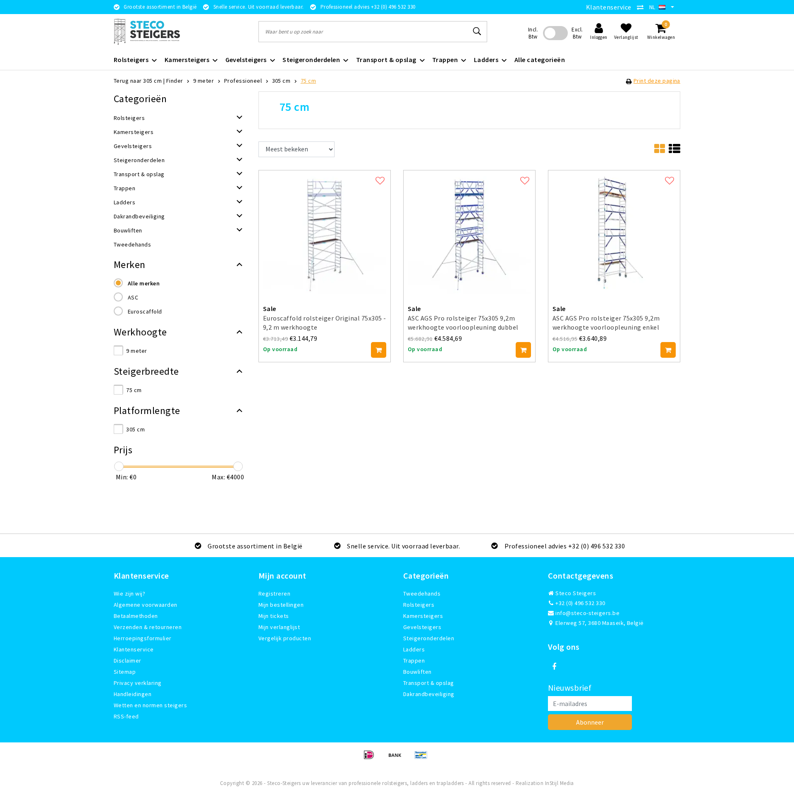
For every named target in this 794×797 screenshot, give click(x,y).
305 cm (281, 80)
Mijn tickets (273, 616)
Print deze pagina (657, 80)
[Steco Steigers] (147, 32)
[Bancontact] (423, 758)
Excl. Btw (577, 33)
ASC (133, 297)
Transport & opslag (428, 683)
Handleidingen (132, 694)
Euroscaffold (145, 311)
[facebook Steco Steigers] (554, 666)
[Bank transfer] (398, 758)
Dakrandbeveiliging (428, 694)
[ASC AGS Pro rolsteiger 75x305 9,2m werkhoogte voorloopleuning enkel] (614, 231)
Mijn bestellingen (281, 604)
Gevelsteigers (422, 627)
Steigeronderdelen (428, 638)
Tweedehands (421, 593)
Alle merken (144, 283)
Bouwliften (417, 671)
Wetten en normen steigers (150, 705)
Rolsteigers (418, 604)
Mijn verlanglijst (279, 627)
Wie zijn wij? (129, 593)
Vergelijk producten (284, 638)
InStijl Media (559, 783)
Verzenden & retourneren (148, 627)
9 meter (203, 80)
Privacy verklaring (138, 683)
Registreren (274, 593)
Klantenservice (608, 7)
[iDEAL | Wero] (372, 758)
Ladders (414, 649)
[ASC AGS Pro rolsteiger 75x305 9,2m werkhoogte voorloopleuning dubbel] (469, 231)
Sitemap (125, 671)
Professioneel (243, 80)
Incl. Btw (533, 33)
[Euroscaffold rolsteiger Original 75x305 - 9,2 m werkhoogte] (324, 231)
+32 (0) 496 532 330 (579, 603)
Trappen (414, 660)
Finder (174, 80)
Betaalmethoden (136, 616)
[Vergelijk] (642, 7)
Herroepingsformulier (143, 638)
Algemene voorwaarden (145, 604)
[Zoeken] (477, 31)
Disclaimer (127, 660)
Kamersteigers (423, 616)
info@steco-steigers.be (587, 613)
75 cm (308, 80)
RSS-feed (126, 716)
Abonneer (590, 722)
